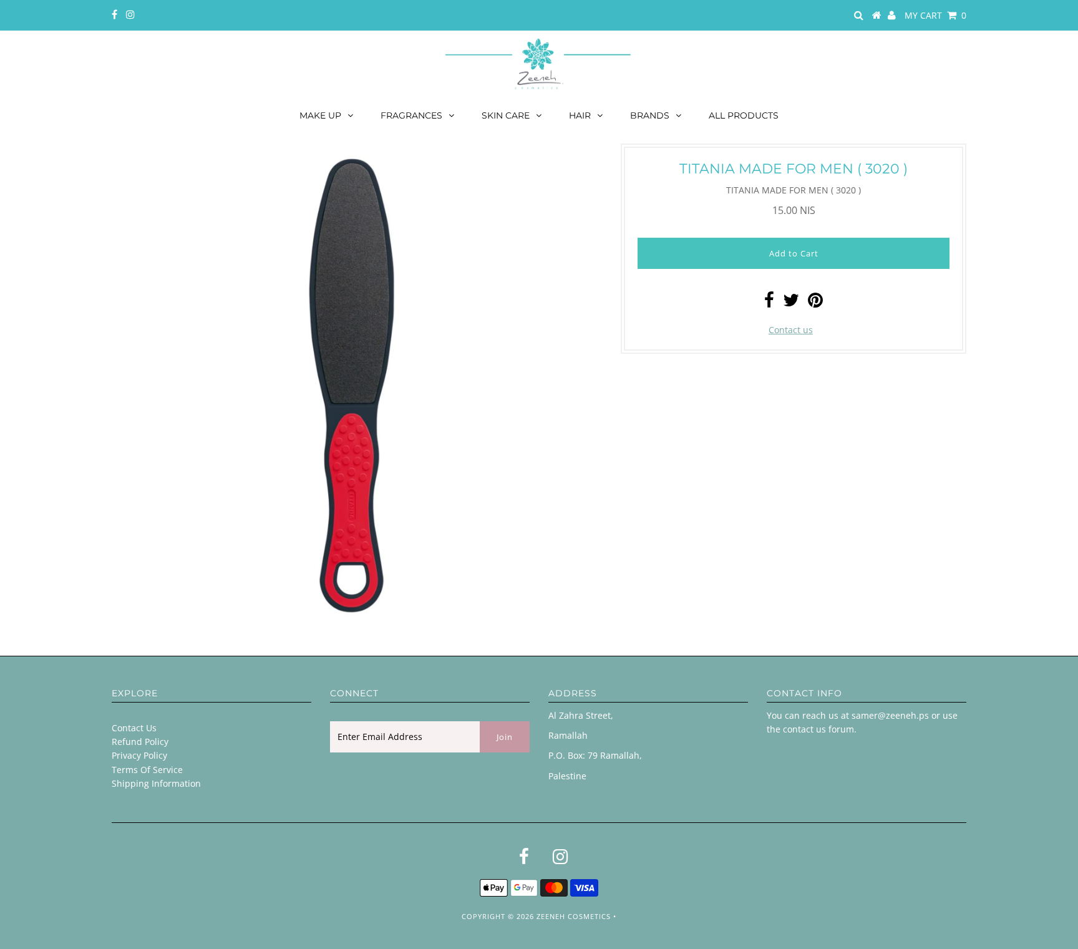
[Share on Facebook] (769, 303)
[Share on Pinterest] (815, 303)
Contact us (791, 330)
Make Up (320, 115)
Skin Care (506, 115)
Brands (649, 115)
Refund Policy (140, 741)
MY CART (935, 15)
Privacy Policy (139, 755)
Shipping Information (156, 783)
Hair (580, 115)
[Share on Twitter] (791, 303)
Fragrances (411, 115)
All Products (744, 115)
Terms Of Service (147, 770)
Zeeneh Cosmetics (574, 916)
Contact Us (134, 728)
